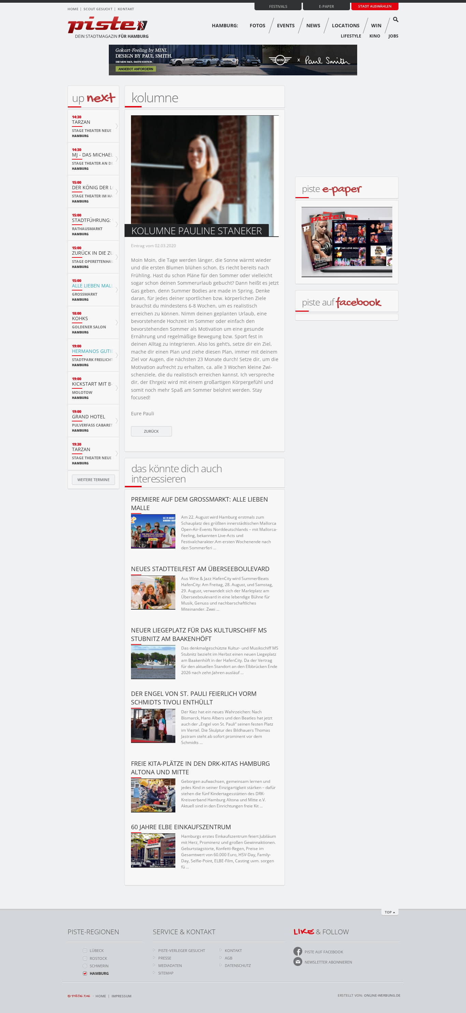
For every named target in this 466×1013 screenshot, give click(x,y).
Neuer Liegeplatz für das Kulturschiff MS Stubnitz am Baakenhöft (199, 634)
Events (286, 25)
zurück (151, 431)
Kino (374, 36)
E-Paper (326, 6)
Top (388, 912)
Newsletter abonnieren (328, 962)
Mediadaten (170, 965)
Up (93, 98)
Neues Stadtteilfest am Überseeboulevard (200, 569)
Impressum (121, 996)
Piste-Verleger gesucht (181, 950)
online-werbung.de (382, 995)
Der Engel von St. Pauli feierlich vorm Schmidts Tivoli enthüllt (194, 697)
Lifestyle (351, 36)
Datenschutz (238, 965)
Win (376, 25)
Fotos (257, 25)
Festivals (278, 6)
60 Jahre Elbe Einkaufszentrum (181, 827)
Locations (346, 25)
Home (73, 8)
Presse (164, 957)
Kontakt (126, 8)
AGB (228, 957)
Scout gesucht (98, 8)
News (313, 25)
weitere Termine (93, 479)
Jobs (393, 36)
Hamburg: (225, 25)
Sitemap (166, 972)
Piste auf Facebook (324, 951)
